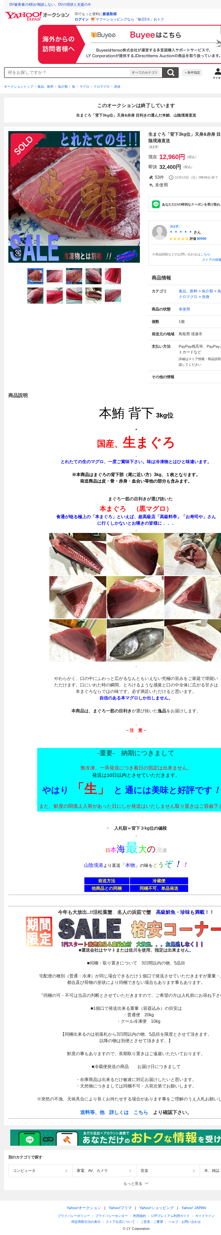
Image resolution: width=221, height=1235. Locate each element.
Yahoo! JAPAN (193, 1208)
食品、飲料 (45, 86)
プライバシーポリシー (74, 1216)
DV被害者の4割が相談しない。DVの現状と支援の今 (50, 4)
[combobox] (67, 72)
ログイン (82, 19)
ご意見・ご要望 (151, 1222)
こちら (205, 254)
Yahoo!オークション (84, 1208)
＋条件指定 (192, 72)
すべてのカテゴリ (145, 72)
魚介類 (63, 86)
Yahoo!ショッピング (156, 1208)
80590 (201, 239)
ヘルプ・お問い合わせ (184, 1222)
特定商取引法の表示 (86, 1222)
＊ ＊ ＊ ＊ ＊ (180, 232)
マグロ (84, 86)
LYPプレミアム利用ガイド (170, 1216)
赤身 (117, 86)
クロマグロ (102, 86)
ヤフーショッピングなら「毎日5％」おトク (130, 19)
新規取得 (110, 14)
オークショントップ (18, 86)
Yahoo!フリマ (120, 1208)
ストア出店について (120, 1222)
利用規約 (139, 1216)
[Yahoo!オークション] (38, 13)
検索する (171, 72)
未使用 (184, 309)
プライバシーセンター (111, 1216)
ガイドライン (205, 1216)
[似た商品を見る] (18, 253)
